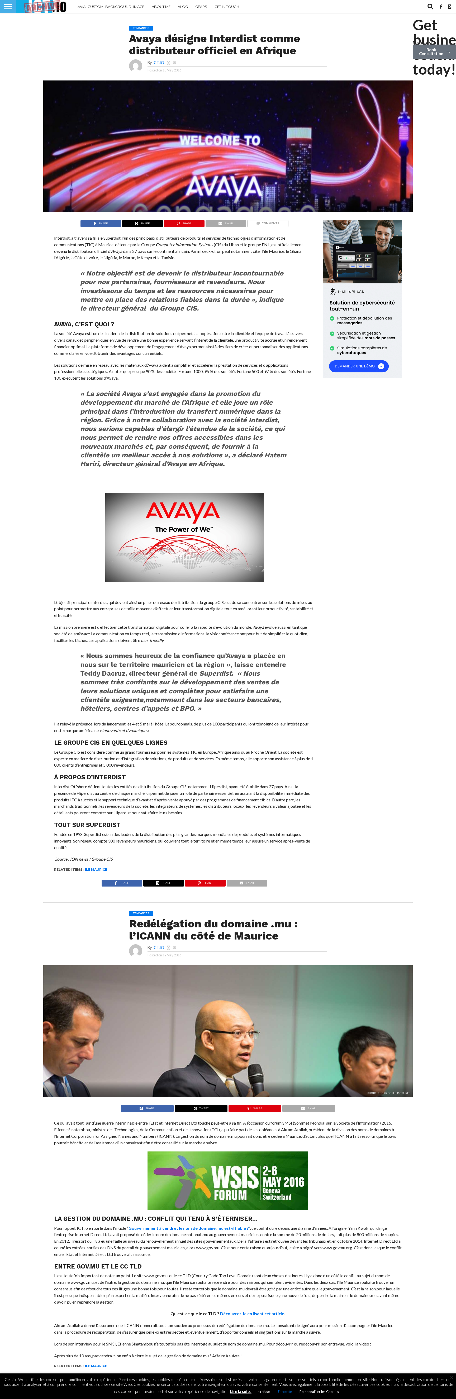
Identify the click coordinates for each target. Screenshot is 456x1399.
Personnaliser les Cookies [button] (319, 1392)
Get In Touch (227, 6)
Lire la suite (240, 1391)
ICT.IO (158, 62)
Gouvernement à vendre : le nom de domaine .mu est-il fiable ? (189, 1228)
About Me (161, 6)
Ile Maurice (96, 870)
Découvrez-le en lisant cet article (252, 1313)
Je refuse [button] (263, 1392)
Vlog (183, 6)
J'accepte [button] (284, 1392)
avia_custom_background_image (111, 6)
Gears (201, 6)
